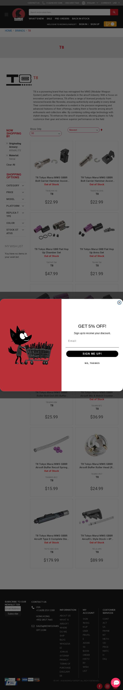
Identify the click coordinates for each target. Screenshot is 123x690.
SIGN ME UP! (92, 353)
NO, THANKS (92, 363)
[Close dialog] (119, 302)
